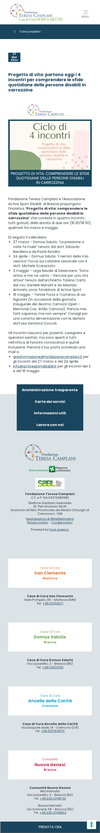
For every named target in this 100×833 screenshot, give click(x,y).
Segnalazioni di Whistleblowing (50, 519)
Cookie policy (62, 522)
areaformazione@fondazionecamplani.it (47, 356)
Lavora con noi (50, 424)
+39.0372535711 (53, 731)
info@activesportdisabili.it (35, 366)
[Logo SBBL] (50, 483)
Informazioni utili (50, 413)
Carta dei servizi (50, 401)
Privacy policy (37, 522)
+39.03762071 (52, 603)
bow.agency (59, 529)
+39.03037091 (52, 667)
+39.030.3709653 (53, 813)
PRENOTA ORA (50, 826)
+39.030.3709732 (53, 798)
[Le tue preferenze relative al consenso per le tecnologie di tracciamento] (91, 824)
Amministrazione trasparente (50, 389)
